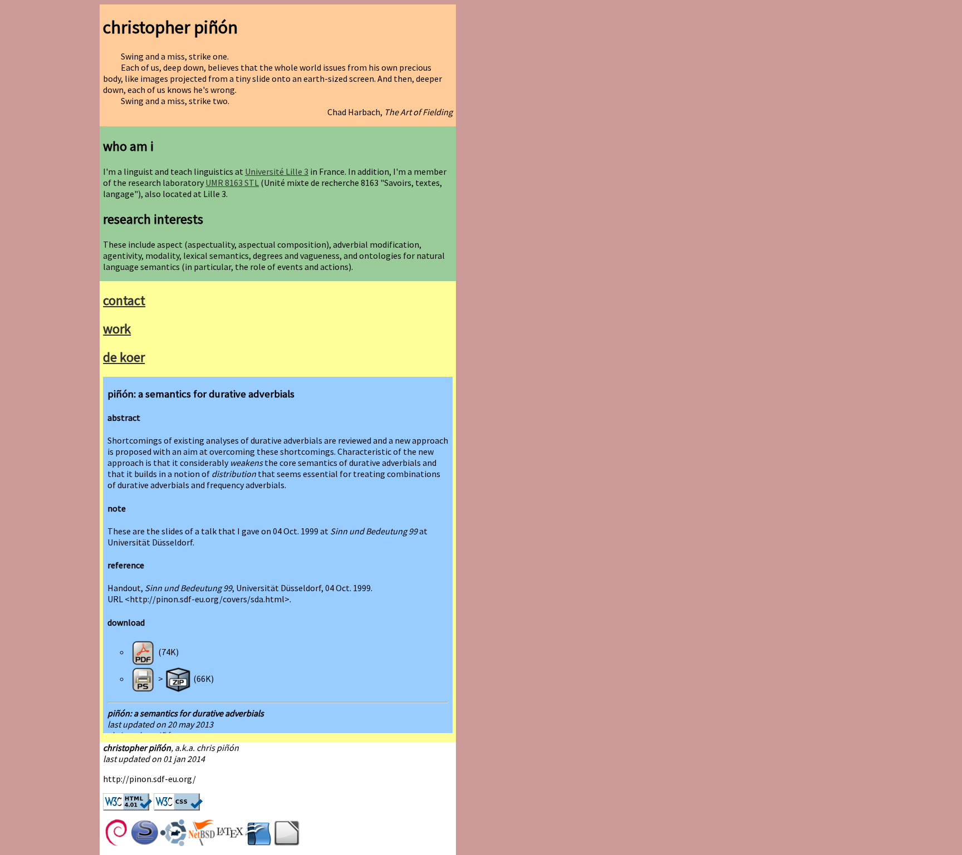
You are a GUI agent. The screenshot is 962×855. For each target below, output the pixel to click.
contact (124, 300)
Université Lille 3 (276, 171)
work (117, 328)
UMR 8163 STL (232, 182)
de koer (124, 357)
